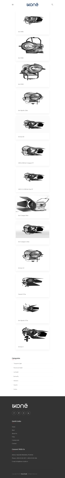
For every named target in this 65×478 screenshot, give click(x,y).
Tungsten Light (18, 363)
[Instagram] (24, 413)
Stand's (16, 385)
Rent (13, 430)
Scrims (15, 389)
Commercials (15, 440)
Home (13, 427)
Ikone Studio (24, 474)
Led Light (16, 372)
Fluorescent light (18, 367)
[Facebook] (14, 413)
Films (13, 437)
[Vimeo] (19, 413)
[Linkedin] (28, 413)
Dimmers (16, 380)
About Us (14, 433)
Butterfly (16, 376)
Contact (14, 443)
